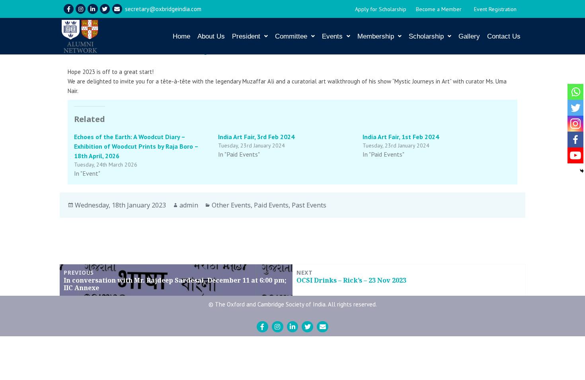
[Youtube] (575, 155)
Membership (375, 36)
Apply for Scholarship (380, 9)
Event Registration (495, 9)
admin (188, 205)
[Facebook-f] (69, 9)
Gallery (469, 36)
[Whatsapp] (575, 92)
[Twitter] (105, 9)
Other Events (231, 205)
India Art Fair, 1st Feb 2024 (401, 137)
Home (181, 36)
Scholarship (426, 36)
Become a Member (439, 9)
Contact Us (504, 36)
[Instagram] (81, 9)
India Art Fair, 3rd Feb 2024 (256, 137)
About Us (211, 36)
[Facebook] (575, 139)
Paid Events (271, 205)
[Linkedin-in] (93, 9)
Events (332, 36)
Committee (291, 36)
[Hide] (582, 171)
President (246, 36)
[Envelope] (117, 9)
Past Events (309, 205)
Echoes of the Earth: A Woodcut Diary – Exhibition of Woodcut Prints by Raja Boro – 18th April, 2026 (136, 146)
